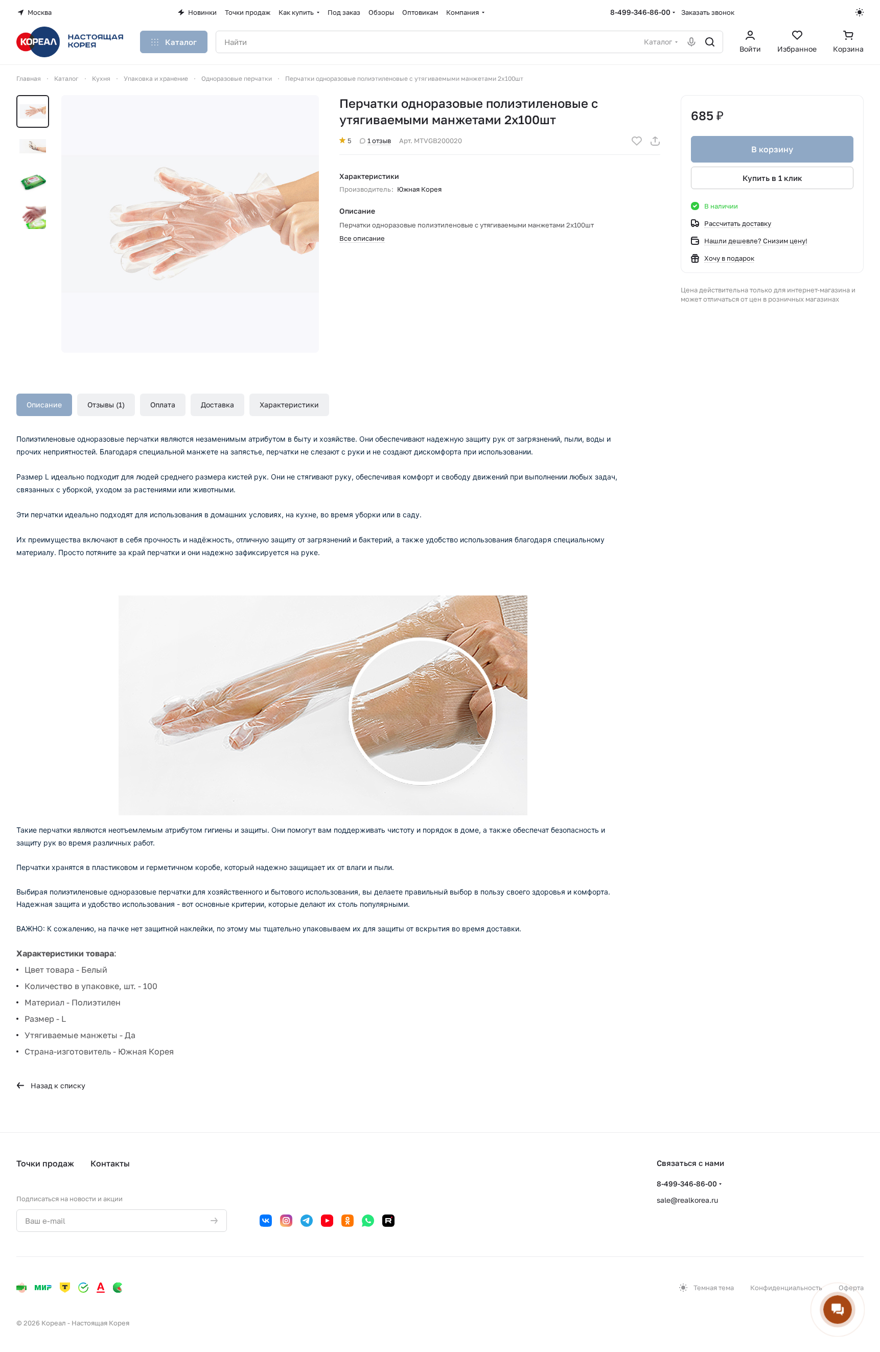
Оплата (162, 404)
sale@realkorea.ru (687, 1200)
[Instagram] (286, 1220)
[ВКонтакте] (266, 1220)
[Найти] (710, 42)
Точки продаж (45, 1163)
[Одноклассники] (347, 1220)
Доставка (217, 404)
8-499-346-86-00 (640, 12)
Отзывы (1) (106, 404)
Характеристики (289, 404)
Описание (44, 404)
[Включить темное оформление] (859, 12)
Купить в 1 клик (772, 177)
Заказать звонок (707, 12)
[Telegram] (306, 1220)
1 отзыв (379, 140)
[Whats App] (368, 1220)
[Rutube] (388, 1220)
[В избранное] (637, 141)
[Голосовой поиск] (691, 42)
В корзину (772, 149)
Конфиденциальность (786, 1288)
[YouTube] (327, 1220)
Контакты (110, 1163)
